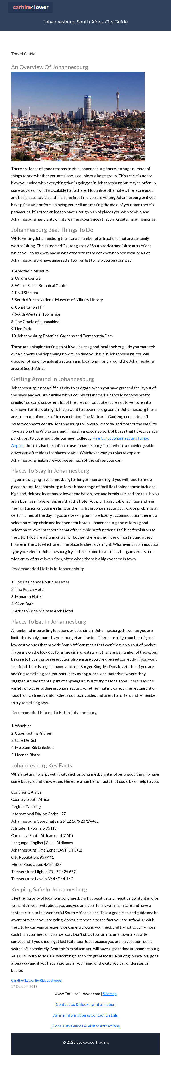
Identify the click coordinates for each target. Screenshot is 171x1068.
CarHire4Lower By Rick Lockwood (36, 980)
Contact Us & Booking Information (85, 1004)
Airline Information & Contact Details (85, 1015)
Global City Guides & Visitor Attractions (85, 1025)
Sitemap (110, 993)
